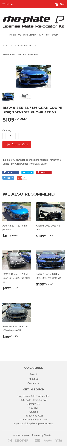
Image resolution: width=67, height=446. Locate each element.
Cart (62, 4)
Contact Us (33, 383)
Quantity (6, 130)
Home (5, 45)
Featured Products (23, 45)
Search (33, 374)
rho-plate (25, 435)
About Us (34, 378)
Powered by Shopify (41, 435)
